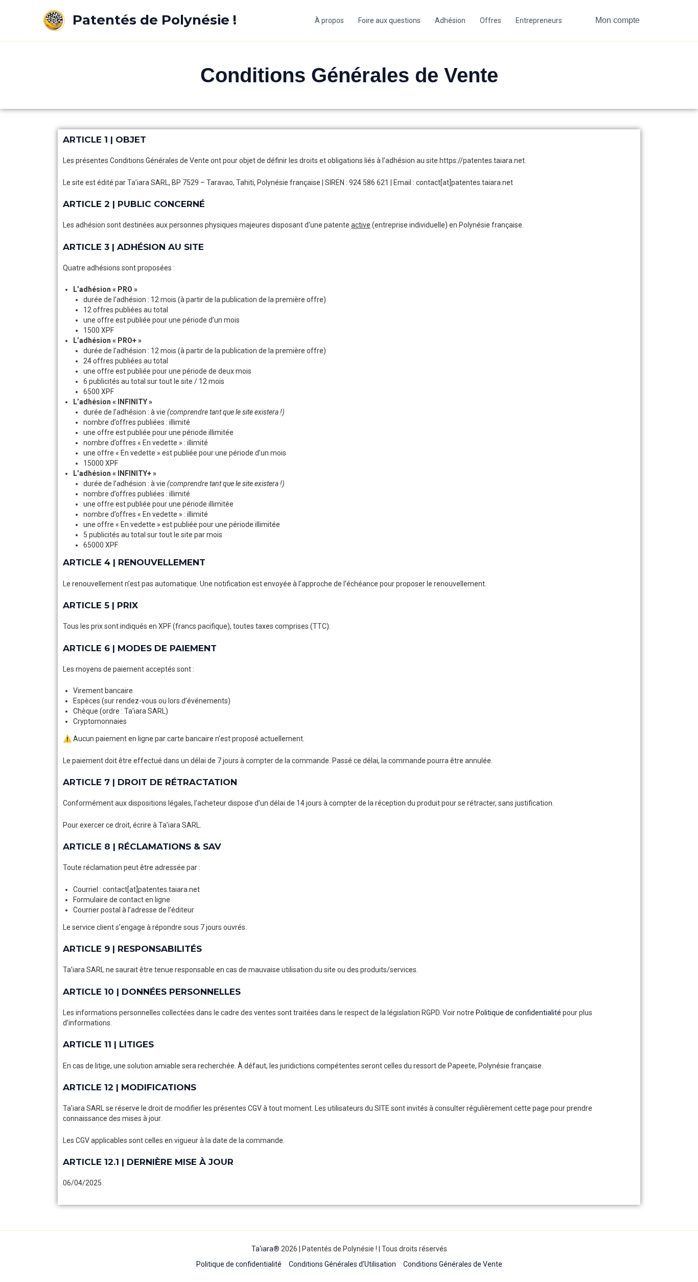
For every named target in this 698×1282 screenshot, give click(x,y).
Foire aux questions (389, 20)
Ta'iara (262, 1249)
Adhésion (450, 20)
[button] (617, 20)
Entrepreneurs (539, 20)
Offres (490, 20)
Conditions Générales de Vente (452, 1264)
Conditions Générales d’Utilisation (342, 1264)
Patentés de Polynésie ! (155, 20)
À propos (329, 20)
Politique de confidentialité (518, 1013)
